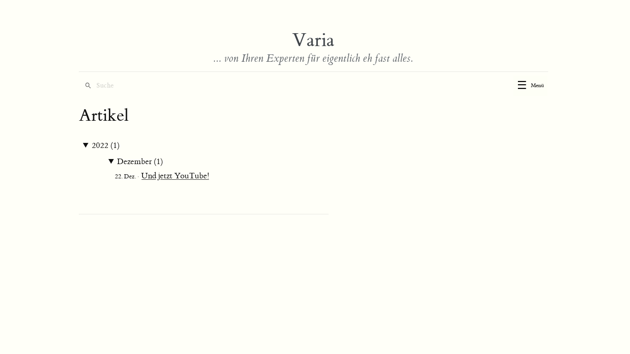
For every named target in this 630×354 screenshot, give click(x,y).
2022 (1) (106, 146)
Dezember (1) (140, 162)
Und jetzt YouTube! (175, 176)
